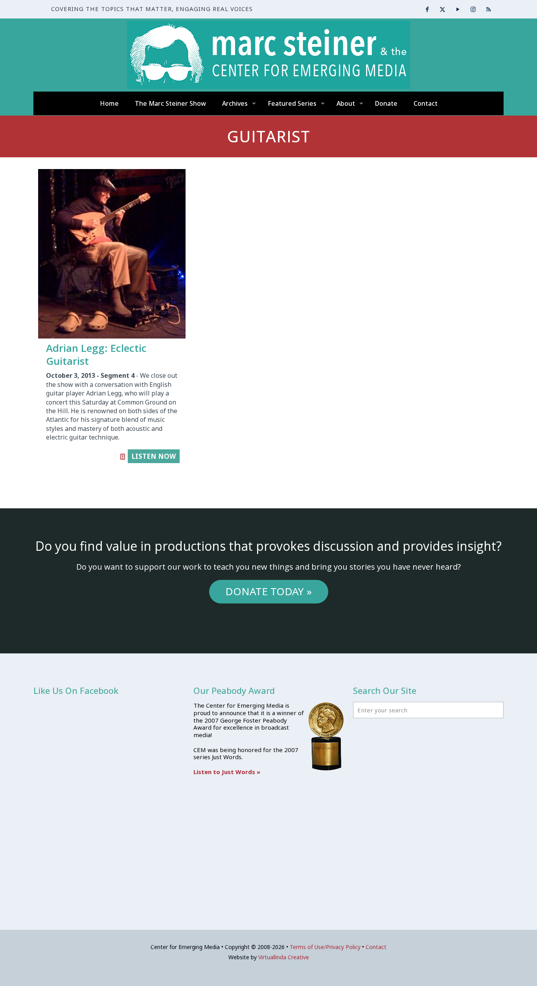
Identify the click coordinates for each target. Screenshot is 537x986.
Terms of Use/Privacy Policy (325, 947)
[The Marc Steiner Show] (268, 54)
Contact (376, 947)
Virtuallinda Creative (283, 957)
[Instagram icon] (473, 9)
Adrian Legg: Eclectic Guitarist (96, 354)
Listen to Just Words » (226, 772)
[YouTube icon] (457, 9)
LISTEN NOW (154, 456)
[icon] (488, 9)
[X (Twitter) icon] (442, 9)
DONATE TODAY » (268, 591)
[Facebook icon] (427, 9)
